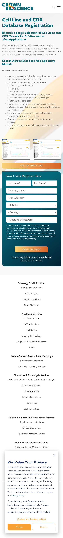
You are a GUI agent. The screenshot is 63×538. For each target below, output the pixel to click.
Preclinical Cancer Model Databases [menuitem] (31, 447)
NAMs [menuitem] (31, 347)
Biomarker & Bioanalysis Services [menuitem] (31, 375)
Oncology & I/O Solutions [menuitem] (31, 283)
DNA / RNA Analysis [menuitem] (31, 385)
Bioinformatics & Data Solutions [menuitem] (31, 442)
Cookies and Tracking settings (31, 519)
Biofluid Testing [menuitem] (31, 409)
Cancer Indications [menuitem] (31, 299)
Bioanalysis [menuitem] (31, 403)
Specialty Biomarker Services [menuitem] (31, 433)
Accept (19, 527)
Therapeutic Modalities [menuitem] (31, 287)
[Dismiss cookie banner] (54, 455)
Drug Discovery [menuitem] (31, 305)
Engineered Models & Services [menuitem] (31, 341)
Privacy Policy (17, 495)
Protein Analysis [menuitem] (31, 391)
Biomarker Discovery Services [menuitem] (32, 366)
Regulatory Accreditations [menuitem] (31, 422)
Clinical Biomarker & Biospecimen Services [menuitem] (31, 417)
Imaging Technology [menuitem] (31, 336)
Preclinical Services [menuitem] (31, 314)
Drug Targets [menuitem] (31, 293)
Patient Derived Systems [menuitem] (31, 360)
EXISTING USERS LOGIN (31, 165)
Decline (43, 527)
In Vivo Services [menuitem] (31, 324)
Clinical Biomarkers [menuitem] (31, 428)
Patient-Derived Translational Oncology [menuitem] (31, 356)
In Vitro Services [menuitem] (31, 318)
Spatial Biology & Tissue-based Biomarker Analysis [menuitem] (31, 379)
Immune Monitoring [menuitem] (31, 397)
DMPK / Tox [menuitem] (31, 330)
